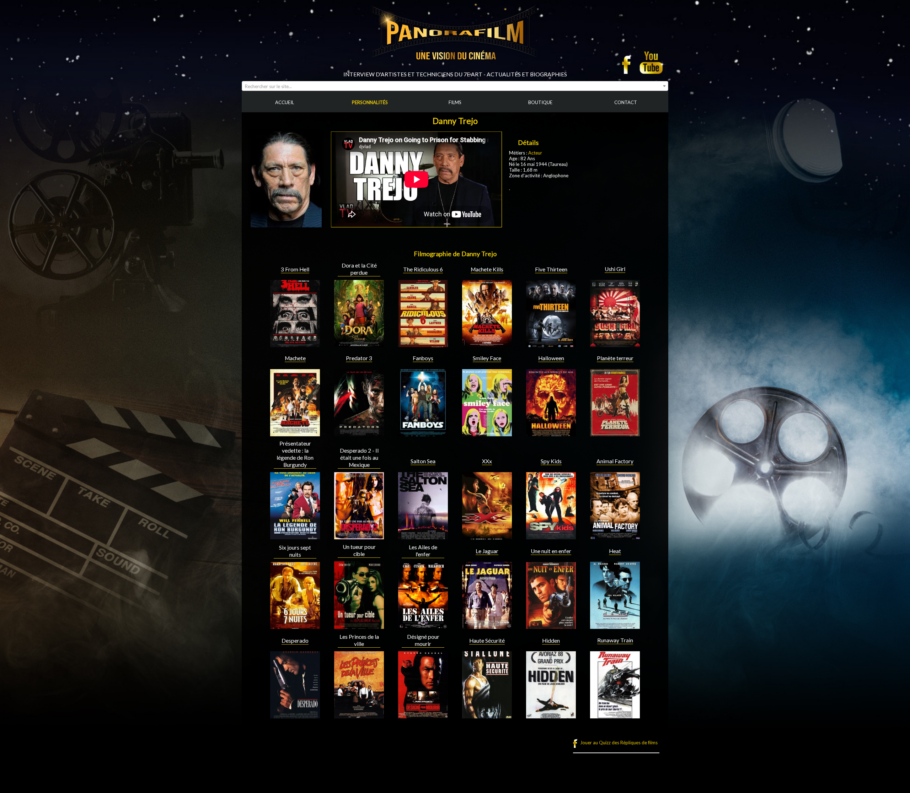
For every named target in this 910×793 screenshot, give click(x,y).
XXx (487, 461)
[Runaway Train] (615, 715)
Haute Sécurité (487, 640)
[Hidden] (551, 715)
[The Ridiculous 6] (423, 344)
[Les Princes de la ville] (359, 715)
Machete (295, 358)
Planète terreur (615, 358)
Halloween (551, 358)
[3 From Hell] (295, 344)
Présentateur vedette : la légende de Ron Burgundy (295, 454)
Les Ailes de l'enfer (423, 550)
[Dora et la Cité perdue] (359, 344)
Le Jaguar (487, 551)
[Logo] (455, 68)
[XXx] (487, 536)
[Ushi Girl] (615, 344)
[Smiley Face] (487, 433)
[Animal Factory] (615, 536)
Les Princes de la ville (359, 640)
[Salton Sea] (423, 536)
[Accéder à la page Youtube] (652, 62)
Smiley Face (487, 358)
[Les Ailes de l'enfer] (423, 626)
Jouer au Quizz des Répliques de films (619, 742)
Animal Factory (614, 461)
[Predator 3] (359, 433)
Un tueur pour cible (359, 550)
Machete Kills (487, 269)
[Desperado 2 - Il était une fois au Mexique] (359, 536)
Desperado (295, 640)
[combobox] (455, 86)
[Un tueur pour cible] (359, 626)
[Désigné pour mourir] (423, 715)
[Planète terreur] (615, 433)
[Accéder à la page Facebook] (628, 62)
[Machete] (295, 433)
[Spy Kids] (551, 536)
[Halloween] (551, 433)
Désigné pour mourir (423, 640)
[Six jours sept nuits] (295, 626)
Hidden (551, 640)
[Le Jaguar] (487, 626)
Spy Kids (551, 461)
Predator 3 (359, 358)
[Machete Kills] (487, 344)
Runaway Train (615, 640)
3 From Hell (295, 269)
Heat (615, 551)
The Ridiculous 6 (423, 269)
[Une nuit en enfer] (551, 626)
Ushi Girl (615, 269)
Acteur (535, 153)
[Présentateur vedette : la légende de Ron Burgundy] (295, 536)
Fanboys (423, 358)
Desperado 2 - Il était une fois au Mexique (359, 457)
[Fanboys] (423, 433)
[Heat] (615, 626)
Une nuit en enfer (551, 551)
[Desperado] (295, 715)
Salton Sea (423, 461)
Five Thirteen (551, 269)
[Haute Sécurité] (487, 715)
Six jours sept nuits (295, 551)
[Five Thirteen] (551, 344)
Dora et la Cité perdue (359, 269)
